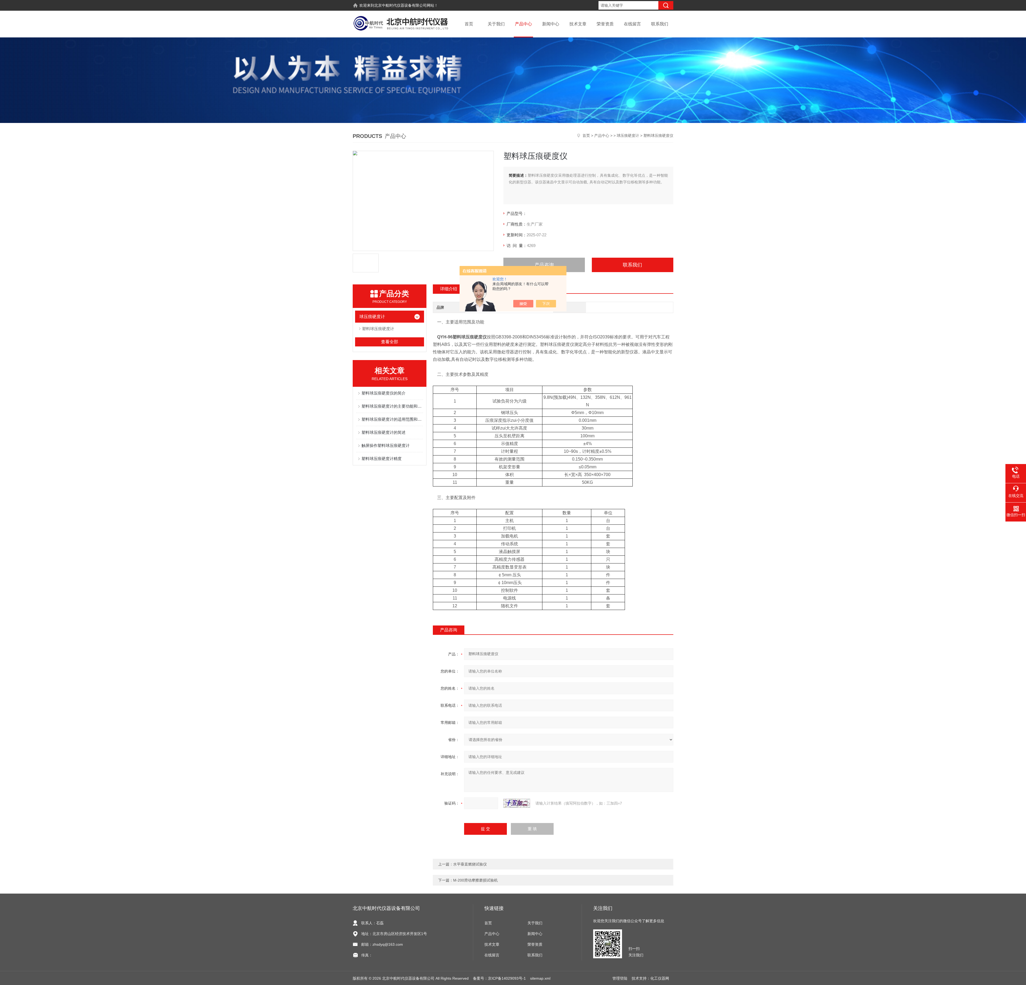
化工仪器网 (659, 978)
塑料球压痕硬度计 (378, 328)
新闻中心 (550, 24)
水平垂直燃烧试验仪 (470, 864)
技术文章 (577, 24)
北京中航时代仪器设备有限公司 (400, 5)
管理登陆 (619, 978)
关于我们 (496, 24)
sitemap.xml (540, 978)
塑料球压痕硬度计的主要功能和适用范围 (392, 406)
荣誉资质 (605, 24)
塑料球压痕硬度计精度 (382, 458)
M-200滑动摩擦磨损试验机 (475, 880)
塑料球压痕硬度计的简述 (384, 432)
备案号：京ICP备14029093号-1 (499, 978)
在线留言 (632, 24)
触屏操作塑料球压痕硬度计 (386, 445)
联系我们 (659, 24)
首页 (469, 24)
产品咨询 (544, 265)
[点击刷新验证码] (516, 803)
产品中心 (523, 24)
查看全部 (389, 341)
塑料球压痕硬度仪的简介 (384, 393)
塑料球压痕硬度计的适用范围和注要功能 (392, 419)
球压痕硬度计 (628, 135)
